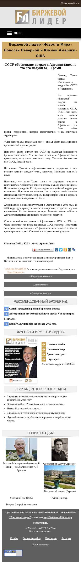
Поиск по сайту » (70, 3)
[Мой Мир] (70, 249)
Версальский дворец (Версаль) (60, 491)
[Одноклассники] (65, 249)
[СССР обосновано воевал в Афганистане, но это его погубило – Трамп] (30, 125)
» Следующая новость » (40, 293)
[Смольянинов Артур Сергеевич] (60, 460)
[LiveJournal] (74, 249)
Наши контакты (40, 544)
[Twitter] (61, 249)
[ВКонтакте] (56, 249)
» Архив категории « (41, 285)
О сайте (14, 538)
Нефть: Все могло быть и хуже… (24, 408)
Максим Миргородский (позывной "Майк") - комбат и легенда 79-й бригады (21, 467)
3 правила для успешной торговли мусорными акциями (36, 412)
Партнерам (53, 359)
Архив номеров (55, 354)
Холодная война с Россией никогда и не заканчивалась (35, 404)
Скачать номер (55, 349)
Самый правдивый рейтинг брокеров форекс (34, 308)
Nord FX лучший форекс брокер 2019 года (32, 323)
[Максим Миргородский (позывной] (21, 460)
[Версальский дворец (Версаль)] (59, 488)
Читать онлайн (55, 344)
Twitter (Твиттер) (59, 497)
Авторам (66, 538)
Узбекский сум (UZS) (21, 497)
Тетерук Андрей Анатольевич (21, 504)
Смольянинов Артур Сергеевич (59, 463)
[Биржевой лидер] (40, 24)
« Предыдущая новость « (40, 276)
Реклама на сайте (31, 538)
